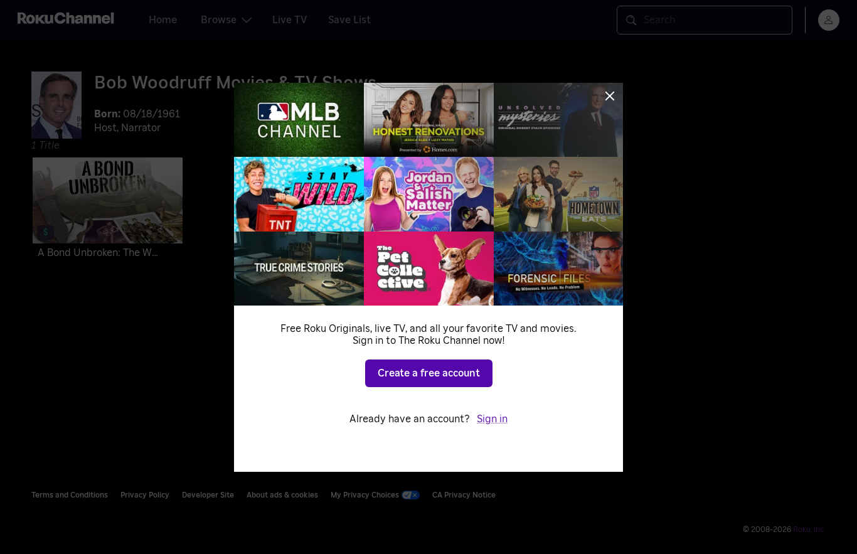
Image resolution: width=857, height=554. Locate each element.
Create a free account (429, 373)
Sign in (492, 419)
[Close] (610, 96)
